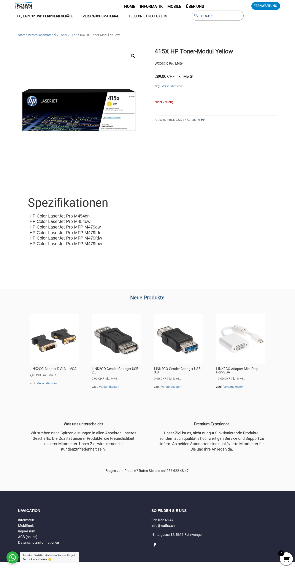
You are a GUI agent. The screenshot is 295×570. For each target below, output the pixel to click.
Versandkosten (172, 86)
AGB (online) (27, 537)
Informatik (26, 520)
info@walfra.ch (163, 526)
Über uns (195, 7)
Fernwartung (265, 6)
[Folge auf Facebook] (154, 544)
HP (72, 35)
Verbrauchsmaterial (42, 35)
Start (21, 35)
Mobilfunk (26, 526)
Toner (63, 35)
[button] (133, 56)
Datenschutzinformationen (38, 542)
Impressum (26, 531)
